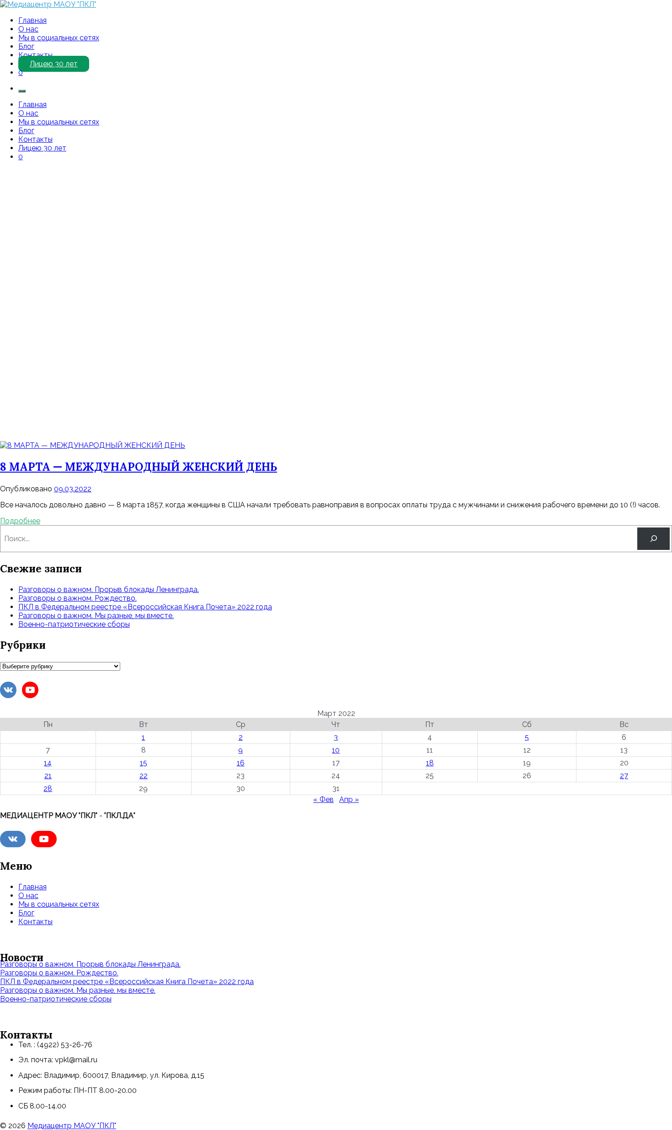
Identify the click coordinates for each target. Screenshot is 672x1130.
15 (143, 763)
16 (241, 763)
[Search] (653, 538)
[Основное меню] (22, 91)
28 (47, 788)
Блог (26, 46)
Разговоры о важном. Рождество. (77, 598)
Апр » (349, 799)
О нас (28, 29)
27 (624, 775)
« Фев (323, 799)
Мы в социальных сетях (58, 37)
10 (336, 750)
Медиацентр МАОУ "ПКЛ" (71, 1125)
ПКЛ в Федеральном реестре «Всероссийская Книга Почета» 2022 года (145, 607)
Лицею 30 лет (54, 63)
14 (48, 763)
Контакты (35, 55)
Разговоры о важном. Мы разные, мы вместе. (96, 615)
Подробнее (20, 521)
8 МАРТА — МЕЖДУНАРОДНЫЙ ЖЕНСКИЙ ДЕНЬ (138, 467)
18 (430, 763)
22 (143, 775)
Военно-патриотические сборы (74, 624)
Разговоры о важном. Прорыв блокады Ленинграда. (108, 589)
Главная (32, 20)
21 (48, 775)
